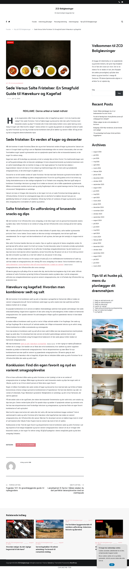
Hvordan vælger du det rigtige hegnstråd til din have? (18, 548)
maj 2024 (96, 230)
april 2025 (96, 197)
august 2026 (97, 152)
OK (112, 564)
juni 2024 (96, 227)
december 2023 (98, 246)
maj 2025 (96, 194)
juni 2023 (96, 263)
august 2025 (97, 188)
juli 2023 (96, 259)
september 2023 (98, 253)
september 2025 (98, 184)
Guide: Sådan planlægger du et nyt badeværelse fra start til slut (104, 112)
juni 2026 (96, 158)
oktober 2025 (97, 181)
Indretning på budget (45, 22)
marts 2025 (97, 201)
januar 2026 (97, 174)
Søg (93, 90)
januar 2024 (97, 243)
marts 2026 (97, 168)
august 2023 (97, 256)
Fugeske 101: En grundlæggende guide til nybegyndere (25, 488)
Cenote (50, 563)
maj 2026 (96, 161)
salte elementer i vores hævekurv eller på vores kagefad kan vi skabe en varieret (35, 265)
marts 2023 (97, 266)
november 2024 (98, 210)
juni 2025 (96, 191)
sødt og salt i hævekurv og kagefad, (33, 344)
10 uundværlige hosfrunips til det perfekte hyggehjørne (106, 134)
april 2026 (96, 165)
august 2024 (97, 220)
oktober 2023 (97, 250)
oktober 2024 (97, 214)
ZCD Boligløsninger (64, 8)
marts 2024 (97, 237)
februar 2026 (97, 171)
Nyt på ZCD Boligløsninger (89, 22)
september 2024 (98, 217)
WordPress (73, 563)
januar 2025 (97, 204)
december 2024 (98, 207)
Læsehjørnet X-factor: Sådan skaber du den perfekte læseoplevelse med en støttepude (66, 489)
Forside (34, 22)
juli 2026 (96, 155)
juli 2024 (96, 223)
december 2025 (98, 178)
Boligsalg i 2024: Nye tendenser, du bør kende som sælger (107, 129)
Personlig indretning (60, 22)
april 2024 (96, 233)
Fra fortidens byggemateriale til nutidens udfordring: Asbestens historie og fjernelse (79, 527)
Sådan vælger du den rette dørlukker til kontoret (105, 123)
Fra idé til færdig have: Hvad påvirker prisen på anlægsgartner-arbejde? (108, 118)
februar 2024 (97, 240)
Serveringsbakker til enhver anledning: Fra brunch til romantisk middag (47, 549)
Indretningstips (74, 22)
